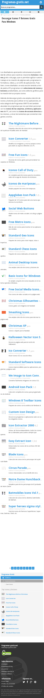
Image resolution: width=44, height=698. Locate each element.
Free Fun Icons (18, 155)
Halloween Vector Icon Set (26, 337)
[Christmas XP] (4, 331)
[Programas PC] (5, 12)
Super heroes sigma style (25, 506)
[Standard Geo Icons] (4, 240)
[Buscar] (41, 7)
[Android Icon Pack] (4, 392)
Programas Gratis (8, 574)
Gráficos (11, 126)
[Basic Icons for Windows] (4, 281)
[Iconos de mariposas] (4, 190)
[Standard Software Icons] (4, 367)
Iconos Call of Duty (21, 170)
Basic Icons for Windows (24, 276)
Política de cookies (7, 686)
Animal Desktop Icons (23, 262)
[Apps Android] (22, 12)
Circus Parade (18, 468)
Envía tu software (7, 674)
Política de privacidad (8, 684)
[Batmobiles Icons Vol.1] (4, 498)
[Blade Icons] (4, 459)
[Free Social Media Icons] (4, 294)
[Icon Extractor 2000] (4, 431)
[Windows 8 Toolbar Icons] (4, 406)
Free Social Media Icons (24, 289)
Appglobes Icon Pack (22, 195)
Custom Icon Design (22, 412)
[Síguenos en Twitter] (24, 682)
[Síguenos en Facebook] (27, 682)
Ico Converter (18, 350)
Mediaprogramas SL (8, 671)
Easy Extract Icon (20, 441)
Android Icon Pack (20, 387)
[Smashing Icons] (4, 317)
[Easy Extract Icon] (4, 446)
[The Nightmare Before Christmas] (4, 128)
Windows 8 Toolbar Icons (25, 400)
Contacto (5, 664)
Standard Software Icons (25, 362)
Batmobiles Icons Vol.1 (23, 493)
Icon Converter (18, 138)
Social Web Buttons (21, 208)
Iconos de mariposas (22, 183)
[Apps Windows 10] (39, 12)
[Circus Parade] (4, 473)
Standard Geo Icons (21, 235)
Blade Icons (16, 454)
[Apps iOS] (13, 12)
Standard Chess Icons (23, 249)
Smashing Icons (19, 312)
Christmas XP (17, 326)
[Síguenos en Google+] (31, 682)
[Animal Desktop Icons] (4, 267)
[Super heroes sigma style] (4, 511)
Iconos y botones (10, 581)
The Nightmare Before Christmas (17, 594)
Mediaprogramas (8, 647)
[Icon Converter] (4, 144)
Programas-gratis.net (10, 645)
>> (33, 568)
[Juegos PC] (30, 12)
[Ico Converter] (4, 356)
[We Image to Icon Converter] (4, 380)
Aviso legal (5, 681)
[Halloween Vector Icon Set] (4, 343)
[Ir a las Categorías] (41, 2)
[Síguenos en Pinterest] (35, 682)
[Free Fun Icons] (4, 160)
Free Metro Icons (20, 222)
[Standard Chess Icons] (4, 254)
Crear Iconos (26, 141)
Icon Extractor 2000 (21, 425)
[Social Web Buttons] (4, 215)
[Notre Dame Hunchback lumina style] (4, 484)
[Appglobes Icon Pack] (4, 201)
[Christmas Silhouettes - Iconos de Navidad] (4, 306)
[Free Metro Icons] (4, 227)
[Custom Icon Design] (4, 417)
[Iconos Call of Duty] (4, 176)
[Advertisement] (22, 47)
